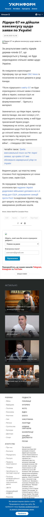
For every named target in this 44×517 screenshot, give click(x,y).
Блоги (25, 416)
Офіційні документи (27, 437)
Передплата (11, 455)
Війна (8, 401)
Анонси (34, 9)
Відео (24, 412)
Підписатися (12, 258)
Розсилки (9, 497)
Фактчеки (9, 415)
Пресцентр (26, 9)
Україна (14, 218)
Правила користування (11, 463)
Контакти (9, 451)
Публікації (26, 401)
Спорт (8, 437)
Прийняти (22, 513)
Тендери (9, 467)
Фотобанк (16, 9)
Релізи (25, 441)
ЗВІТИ (8, 488)
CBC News (32, 74)
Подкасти (26, 397)
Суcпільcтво (10, 426)
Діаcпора (9, 434)
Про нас (9, 447)
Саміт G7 (24, 218)
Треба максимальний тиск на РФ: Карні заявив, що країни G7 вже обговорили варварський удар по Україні (20, 156)
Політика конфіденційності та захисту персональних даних (12, 480)
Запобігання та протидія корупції (12, 472)
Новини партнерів (26, 427)
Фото (24, 408)
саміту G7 (26, 87)
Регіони (9, 423)
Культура (9, 430)
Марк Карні (34, 218)
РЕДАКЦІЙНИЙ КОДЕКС (12, 492)
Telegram (37, 267)
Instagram (6, 269)
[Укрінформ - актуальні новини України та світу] (22, 4)
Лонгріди (26, 423)
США (6, 218)
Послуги (8, 9)
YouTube (18, 269)
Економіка (10, 412)
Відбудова (10, 405)
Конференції (27, 432)
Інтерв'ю (26, 405)
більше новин (22, 274)
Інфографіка (27, 419)
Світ (7, 419)
